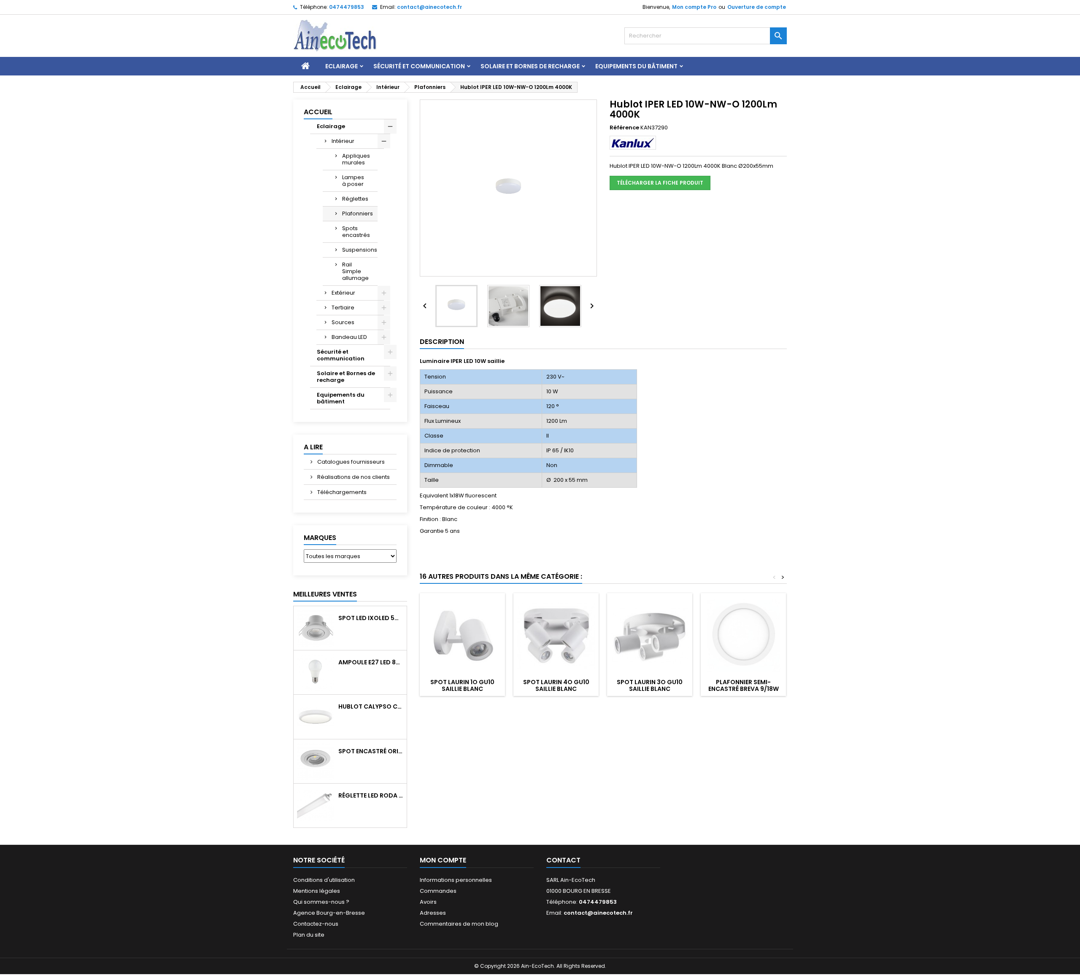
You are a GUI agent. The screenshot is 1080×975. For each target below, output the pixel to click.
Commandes (438, 891)
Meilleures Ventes (325, 594)
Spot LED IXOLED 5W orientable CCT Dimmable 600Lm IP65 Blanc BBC (370, 618)
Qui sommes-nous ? (321, 902)
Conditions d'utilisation (324, 880)
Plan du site (308, 935)
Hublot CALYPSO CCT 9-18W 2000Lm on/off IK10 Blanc (370, 706)
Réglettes (355, 199)
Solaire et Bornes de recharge (530, 66)
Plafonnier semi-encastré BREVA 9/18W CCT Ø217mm (743, 689)
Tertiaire (343, 308)
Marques (320, 538)
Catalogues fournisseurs (350, 462)
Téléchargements (341, 492)
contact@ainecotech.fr (429, 7)
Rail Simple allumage (355, 271)
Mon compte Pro (694, 7)
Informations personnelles (456, 880)
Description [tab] (442, 341)
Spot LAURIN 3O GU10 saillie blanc (650, 685)
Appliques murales (356, 159)
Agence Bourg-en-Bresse (329, 913)
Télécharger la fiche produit (660, 182)
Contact (563, 860)
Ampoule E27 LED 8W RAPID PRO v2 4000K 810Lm (370, 662)
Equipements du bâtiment (636, 66)
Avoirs (428, 902)
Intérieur (343, 141)
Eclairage (341, 66)
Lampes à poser (353, 180)
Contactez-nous (315, 924)
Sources (343, 322)
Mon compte (443, 860)
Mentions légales (316, 891)
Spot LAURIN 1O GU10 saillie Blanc (462, 685)
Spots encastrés (356, 231)
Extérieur (343, 293)
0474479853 (346, 7)
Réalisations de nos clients (353, 477)
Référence (624, 128)
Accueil (318, 112)
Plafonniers (357, 214)
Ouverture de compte (756, 7)
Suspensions (359, 250)
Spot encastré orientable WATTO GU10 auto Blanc (370, 751)
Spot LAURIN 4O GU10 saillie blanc (556, 685)
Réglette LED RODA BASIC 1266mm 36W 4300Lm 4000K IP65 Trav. (370, 795)
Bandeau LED (349, 337)
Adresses (433, 913)
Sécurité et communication (419, 66)
